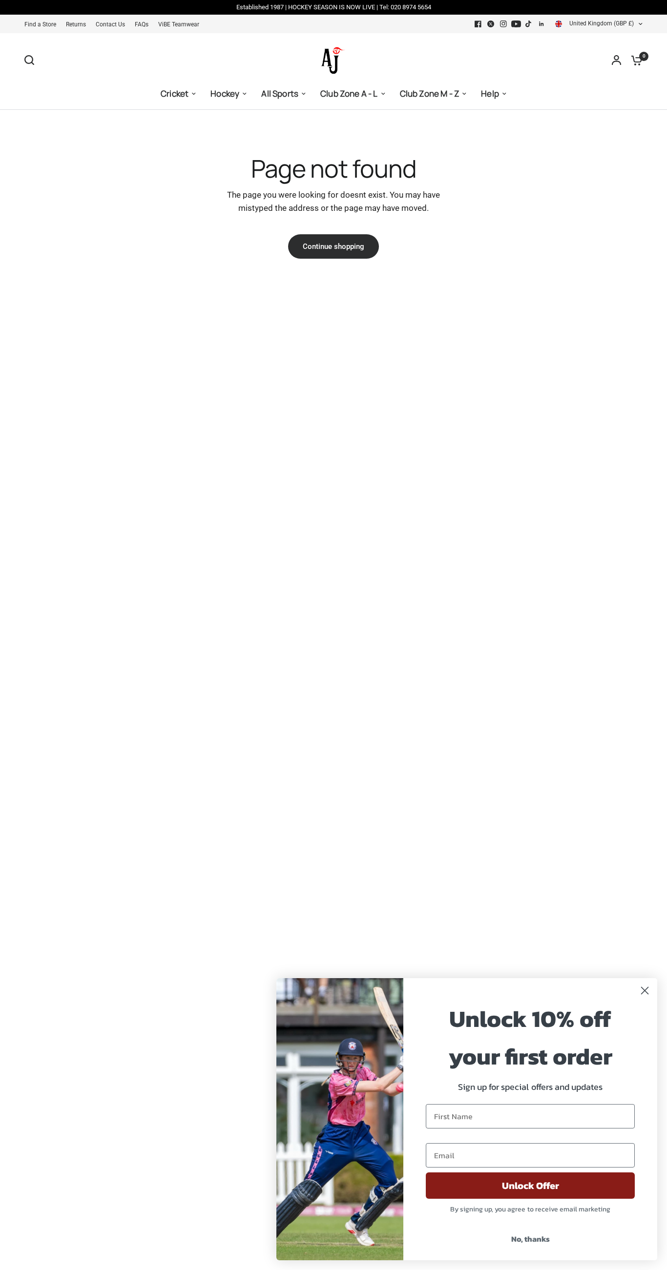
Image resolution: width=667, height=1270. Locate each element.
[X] (490, 24)
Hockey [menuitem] (224, 93)
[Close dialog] (644, 990)
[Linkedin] (541, 24)
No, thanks (530, 1239)
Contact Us (110, 24)
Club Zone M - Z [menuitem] (429, 93)
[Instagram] (503, 24)
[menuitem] (42, 24)
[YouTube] (516, 24)
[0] (634, 60)
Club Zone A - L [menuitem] (349, 93)
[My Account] (616, 60)
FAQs (141, 24)
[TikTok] (528, 24)
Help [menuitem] (490, 93)
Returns (76, 24)
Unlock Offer (530, 1185)
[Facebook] (478, 24)
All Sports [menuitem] (279, 93)
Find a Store (40, 24)
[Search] (31, 60)
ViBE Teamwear (178, 24)
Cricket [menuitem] (174, 93)
